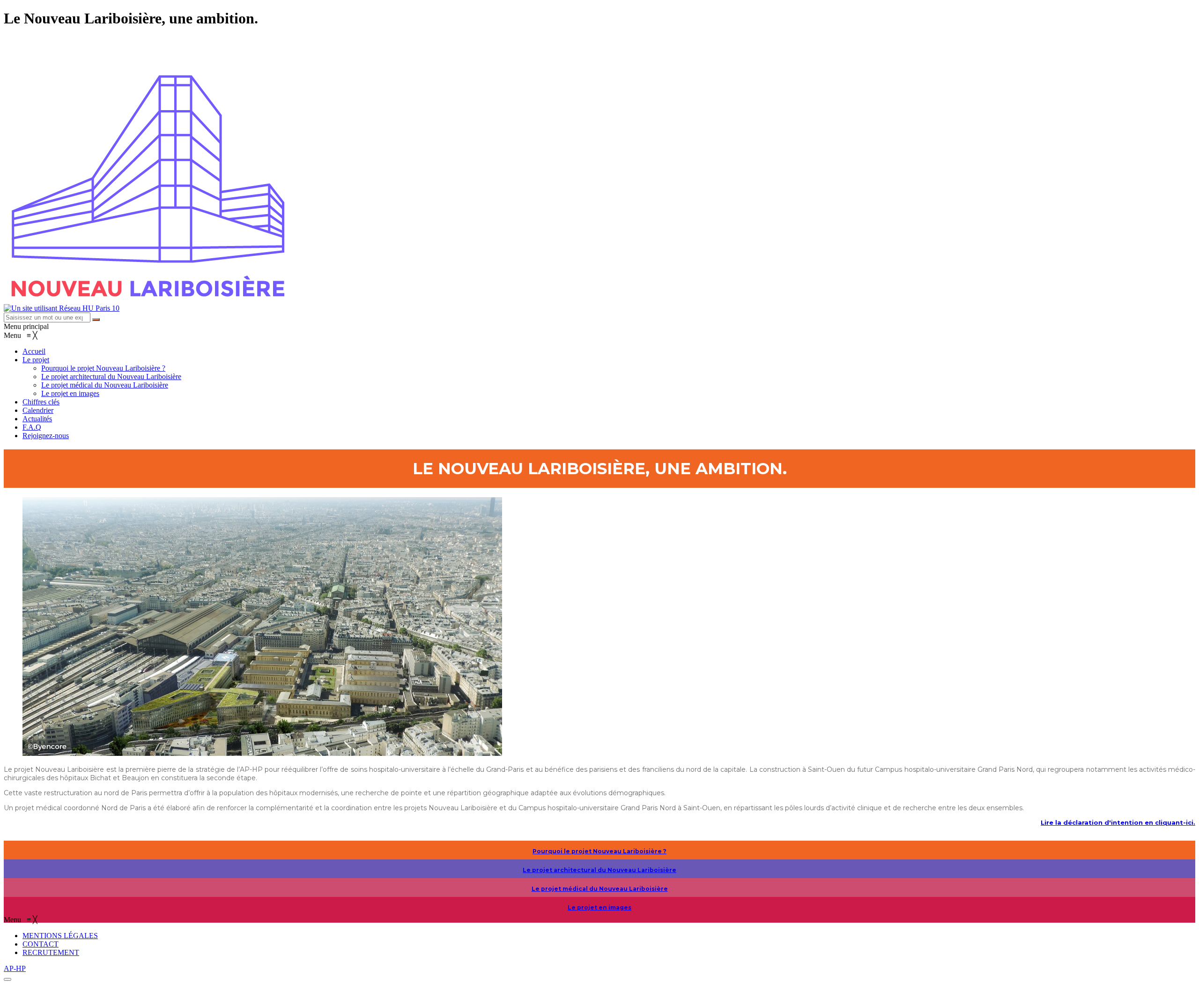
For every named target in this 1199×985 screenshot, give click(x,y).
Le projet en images (599, 907)
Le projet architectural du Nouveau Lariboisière (599, 869)
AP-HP (15, 968)
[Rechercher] (96, 319)
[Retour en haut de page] (7, 979)
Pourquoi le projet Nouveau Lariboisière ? (599, 851)
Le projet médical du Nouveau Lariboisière (600, 888)
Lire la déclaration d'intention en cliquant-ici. (1118, 822)
